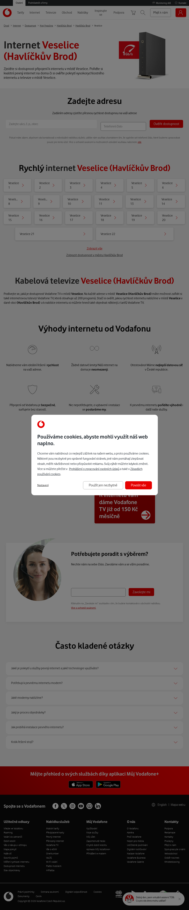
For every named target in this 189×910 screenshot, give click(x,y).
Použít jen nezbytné (103, 485)
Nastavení (43, 485)
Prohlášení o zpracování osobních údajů (94, 469)
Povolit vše (138, 485)
